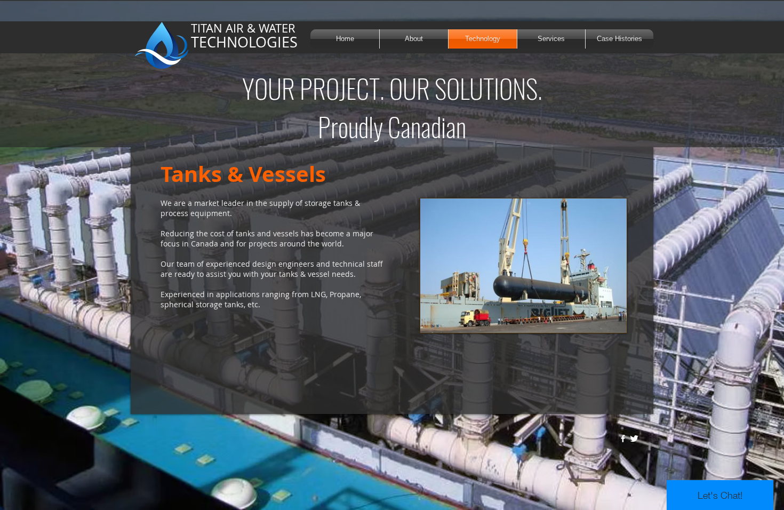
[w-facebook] (623, 438)
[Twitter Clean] (634, 438)
